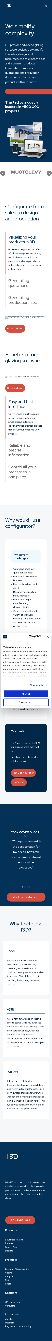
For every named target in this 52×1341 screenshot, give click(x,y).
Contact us (19, 1220)
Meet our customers (25, 897)
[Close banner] (48, 637)
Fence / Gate (11, 1247)
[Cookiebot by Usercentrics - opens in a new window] (30, 637)
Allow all (26, 694)
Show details (36, 685)
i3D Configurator (23, 772)
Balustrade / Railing (14, 1239)
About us (9, 1319)
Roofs (8, 1283)
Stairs (7, 1280)
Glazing (8, 1272)
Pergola (9, 1276)
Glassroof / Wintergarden (17, 1269)
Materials (9, 1322)
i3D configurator (13, 1302)
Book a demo (15, 328)
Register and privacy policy (18, 1326)
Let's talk (19, 782)
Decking (9, 1250)
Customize (24, 702)
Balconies (9, 1243)
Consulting (10, 1305)
